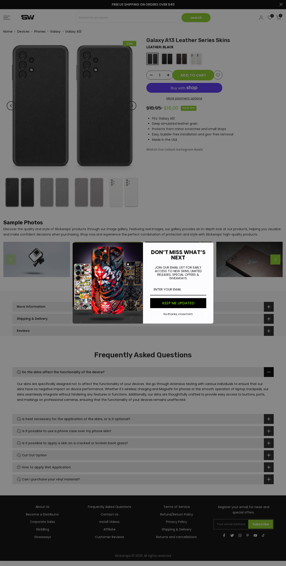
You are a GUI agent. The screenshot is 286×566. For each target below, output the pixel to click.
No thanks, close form (178, 314)
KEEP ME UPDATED (178, 303)
